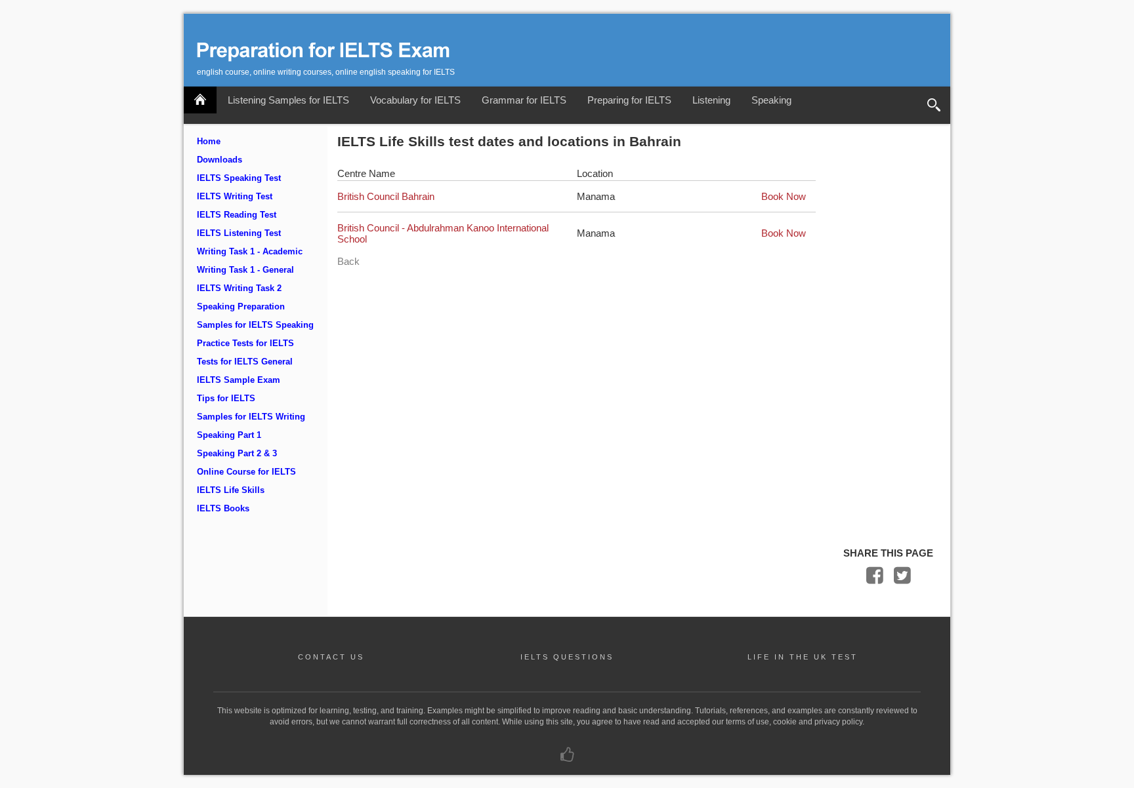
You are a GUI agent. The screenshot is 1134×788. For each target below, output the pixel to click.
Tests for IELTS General (245, 361)
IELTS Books (223, 508)
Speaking (771, 100)
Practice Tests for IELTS (245, 343)
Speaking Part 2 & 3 (237, 453)
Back (348, 261)
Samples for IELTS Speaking (255, 325)
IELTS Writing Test (234, 196)
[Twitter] (902, 578)
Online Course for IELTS (246, 472)
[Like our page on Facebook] (567, 757)
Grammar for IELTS (524, 100)
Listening (711, 100)
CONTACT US (331, 657)
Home (208, 141)
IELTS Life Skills (230, 490)
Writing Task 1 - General (245, 270)
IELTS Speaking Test (239, 178)
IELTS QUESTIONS (567, 657)
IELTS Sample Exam (238, 380)
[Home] (200, 100)
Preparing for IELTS (629, 100)
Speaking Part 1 (229, 435)
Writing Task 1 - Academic (250, 251)
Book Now (783, 196)
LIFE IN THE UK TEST (802, 657)
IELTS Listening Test (239, 233)
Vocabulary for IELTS (415, 100)
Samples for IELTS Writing (251, 417)
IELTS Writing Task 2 (239, 288)
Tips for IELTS (226, 398)
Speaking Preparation (241, 306)
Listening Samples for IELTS (288, 100)
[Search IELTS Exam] (933, 105)
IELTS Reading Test (236, 215)
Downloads (219, 160)
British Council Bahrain (385, 196)
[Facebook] (875, 578)
